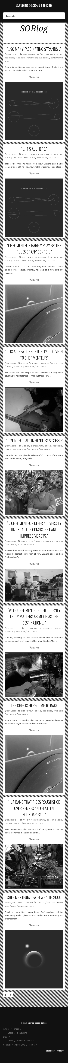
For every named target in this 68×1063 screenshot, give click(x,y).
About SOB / (22, 1045)
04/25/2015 (11, 446)
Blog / (7, 1037)
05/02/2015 (11, 257)
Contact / (8, 1045)
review (54, 58)
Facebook (49, 1051)
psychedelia (43, 58)
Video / (21, 1041)
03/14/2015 (11, 903)
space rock (54, 158)
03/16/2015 (11, 820)
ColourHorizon (54, 820)
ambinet (25, 446)
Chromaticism (46, 628)
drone (59, 54)
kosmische (9, 58)
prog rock (20, 58)
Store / (12, 1033)
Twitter (59, 1051)
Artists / (8, 1029)
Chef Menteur (47, 54)
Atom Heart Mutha (31, 54)
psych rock (32, 58)
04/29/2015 (11, 363)
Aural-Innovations (39, 154)
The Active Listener (26, 545)
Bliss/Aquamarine (39, 257)
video (13, 906)
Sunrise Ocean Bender (37, 1023)
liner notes (10, 449)
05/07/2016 (11, 54)
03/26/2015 (11, 711)
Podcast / (32, 1041)
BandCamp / (24, 1033)
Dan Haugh (40, 903)
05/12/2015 (11, 154)
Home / (33, 1045)
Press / (12, 1041)
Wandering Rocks (26, 906)
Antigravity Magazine (39, 363)
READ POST (35, 77)
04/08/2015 (12, 628)
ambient (25, 154)
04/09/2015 (11, 541)
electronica (18, 158)
